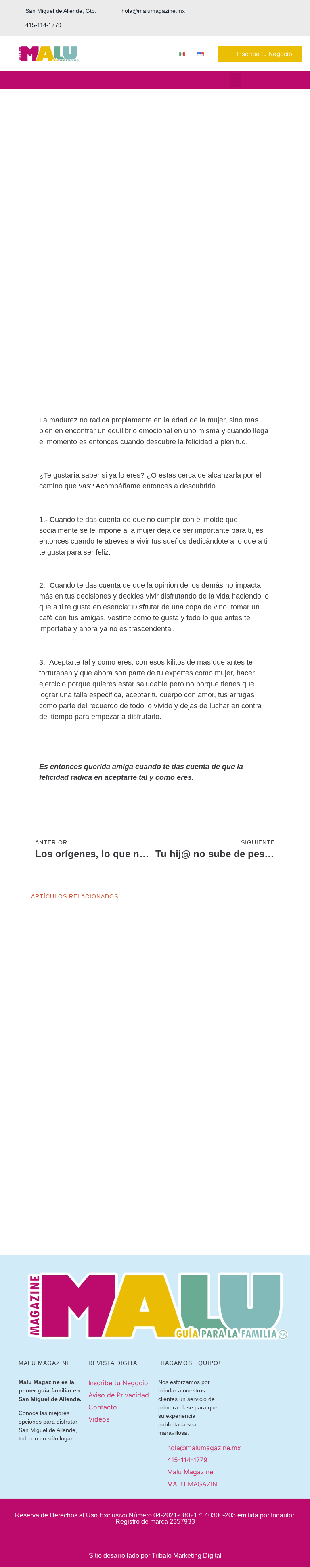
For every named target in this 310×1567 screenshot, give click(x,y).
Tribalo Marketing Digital (187, 1555)
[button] (235, 80)
